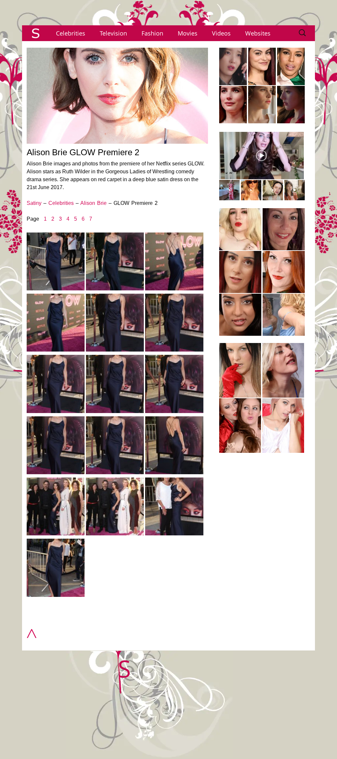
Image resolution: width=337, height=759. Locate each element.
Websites (258, 33)
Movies (187, 33)
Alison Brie (93, 203)
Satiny (34, 203)
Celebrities (70, 33)
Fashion (152, 33)
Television (113, 33)
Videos (221, 33)
